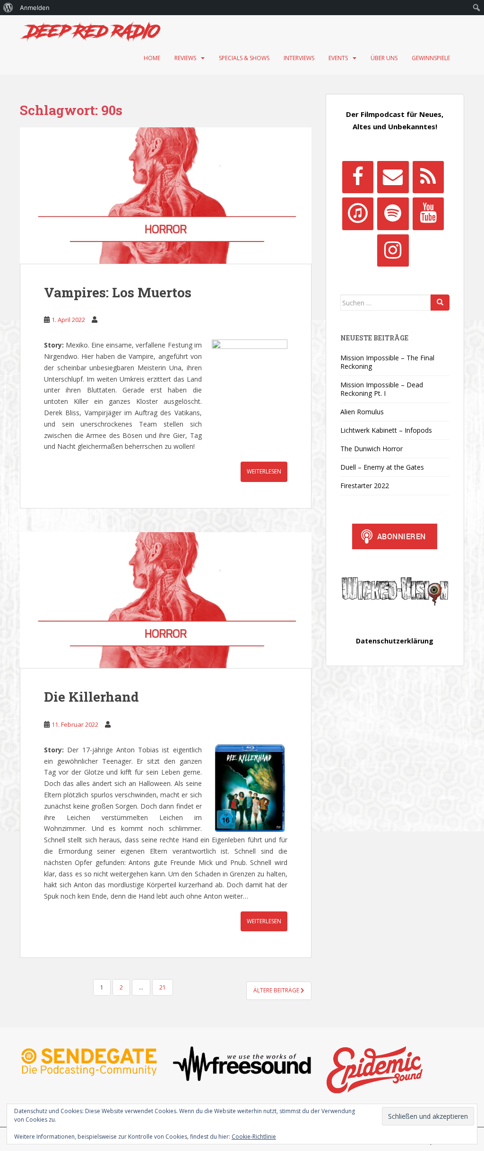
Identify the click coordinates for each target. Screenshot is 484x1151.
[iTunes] (357, 213)
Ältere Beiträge (277, 990)
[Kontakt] (392, 177)
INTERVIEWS (299, 58)
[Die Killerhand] (165, 600)
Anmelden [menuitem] (35, 7)
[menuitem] (8, 7)
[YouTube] (428, 213)
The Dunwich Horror (371, 448)
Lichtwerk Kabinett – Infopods (386, 430)
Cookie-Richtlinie (254, 1137)
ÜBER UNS (384, 58)
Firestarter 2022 (364, 485)
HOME (152, 58)
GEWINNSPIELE (431, 58)
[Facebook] (357, 177)
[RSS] (428, 177)
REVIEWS (185, 58)
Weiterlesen (264, 471)
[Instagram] (392, 250)
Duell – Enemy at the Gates (382, 467)
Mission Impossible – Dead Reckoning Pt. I (381, 389)
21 (162, 987)
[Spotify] (392, 213)
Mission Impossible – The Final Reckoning (387, 362)
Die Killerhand (91, 696)
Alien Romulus (362, 411)
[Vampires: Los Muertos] (165, 195)
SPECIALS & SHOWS (244, 58)
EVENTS (338, 58)
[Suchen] (440, 302)
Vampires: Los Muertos (117, 292)
